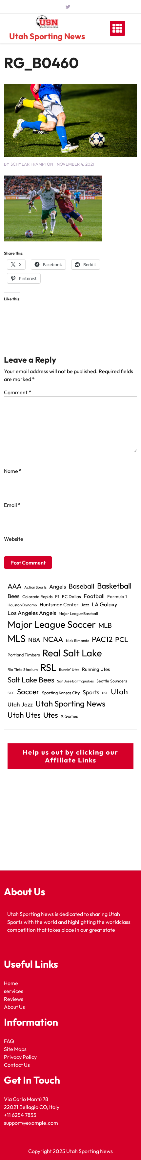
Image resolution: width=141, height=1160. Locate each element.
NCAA (53, 639)
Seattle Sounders (111, 680)
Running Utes (96, 669)
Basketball (114, 586)
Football (94, 596)
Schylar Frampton (31, 164)
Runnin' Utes (69, 669)
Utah (119, 691)
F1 (57, 596)
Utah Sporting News (47, 36)
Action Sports (35, 587)
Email (12, 505)
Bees (14, 596)
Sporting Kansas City (61, 692)
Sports (91, 692)
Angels (57, 586)
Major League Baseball (78, 613)
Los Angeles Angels (32, 613)
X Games (69, 716)
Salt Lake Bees (31, 679)
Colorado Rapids (37, 596)
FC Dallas (71, 596)
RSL (48, 667)
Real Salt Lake (72, 653)
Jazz (85, 604)
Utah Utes (24, 715)
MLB (105, 625)
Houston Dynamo (22, 604)
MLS (17, 638)
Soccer (28, 691)
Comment (17, 392)
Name (13, 471)
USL (105, 693)
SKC (11, 693)
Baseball (81, 586)
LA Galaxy (104, 604)
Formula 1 (117, 596)
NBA (34, 640)
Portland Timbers (24, 654)
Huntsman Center (59, 604)
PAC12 (102, 639)
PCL (121, 639)
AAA (15, 586)
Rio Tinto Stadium (23, 669)
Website (13, 539)
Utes (50, 715)
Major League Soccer (52, 624)
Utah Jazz (20, 704)
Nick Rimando (77, 640)
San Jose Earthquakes (75, 681)
